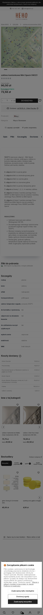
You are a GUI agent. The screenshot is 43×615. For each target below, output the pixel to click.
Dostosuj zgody (22, 596)
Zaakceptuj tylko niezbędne (22, 591)
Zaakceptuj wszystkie (23, 602)
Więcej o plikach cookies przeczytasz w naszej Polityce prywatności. (21, 584)
